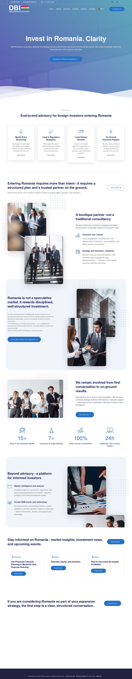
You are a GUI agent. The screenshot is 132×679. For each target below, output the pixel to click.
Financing (17, 557)
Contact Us (117, 9)
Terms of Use (70, 676)
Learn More (21, 155)
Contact (92, 9)
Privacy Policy (81, 676)
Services (67, 9)
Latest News (115, 542)
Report (56, 557)
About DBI (114, 187)
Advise (96, 557)
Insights (76, 9)
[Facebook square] (112, 2)
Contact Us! (112, 603)
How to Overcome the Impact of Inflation (105, 563)
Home (51, 9)
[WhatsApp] (122, 2)
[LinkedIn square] (117, 2)
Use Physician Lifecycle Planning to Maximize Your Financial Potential (23, 564)
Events (83, 9)
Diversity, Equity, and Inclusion (65, 561)
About (58, 9)
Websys (98, 676)
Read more (18, 574)
